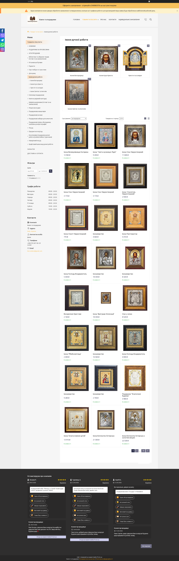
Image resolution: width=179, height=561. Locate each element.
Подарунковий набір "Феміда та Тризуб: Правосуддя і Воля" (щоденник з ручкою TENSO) (47, 489)
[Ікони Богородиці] (76, 58)
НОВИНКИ (32, 46)
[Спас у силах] (135, 298)
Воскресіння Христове (72, 314)
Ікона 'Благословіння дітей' (75, 436)
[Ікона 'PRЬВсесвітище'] (76, 338)
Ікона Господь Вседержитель (75, 274)
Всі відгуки (146, 546)
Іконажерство (98, 234)
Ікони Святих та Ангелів (77, 109)
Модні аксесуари (34, 108)
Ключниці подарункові (36, 95)
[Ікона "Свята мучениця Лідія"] (105, 136)
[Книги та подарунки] (32, 19)
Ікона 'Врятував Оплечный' (103, 314)
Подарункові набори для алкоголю (41, 118)
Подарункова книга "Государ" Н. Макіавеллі (130, 491)
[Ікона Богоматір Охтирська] (105, 419)
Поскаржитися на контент (87, 559)
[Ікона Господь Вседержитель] (76, 258)
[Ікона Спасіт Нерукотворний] (76, 217)
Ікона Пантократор (129, 234)
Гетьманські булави (35, 62)
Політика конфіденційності (104, 559)
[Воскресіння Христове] (76, 298)
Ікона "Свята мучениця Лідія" (104, 152)
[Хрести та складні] (135, 58)
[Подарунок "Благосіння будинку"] (135, 378)
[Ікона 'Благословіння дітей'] (76, 419)
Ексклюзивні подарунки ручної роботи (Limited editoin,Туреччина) (40, 136)
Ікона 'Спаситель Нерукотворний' (128, 193)
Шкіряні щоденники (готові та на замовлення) (40, 103)
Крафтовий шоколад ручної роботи (41, 144)
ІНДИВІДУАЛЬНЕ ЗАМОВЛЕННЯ (129, 19)
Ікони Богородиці (76, 75)
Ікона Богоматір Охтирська (103, 436)
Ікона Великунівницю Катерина (76, 152)
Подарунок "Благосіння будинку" (131, 395)
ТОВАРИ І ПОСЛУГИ (34, 42)
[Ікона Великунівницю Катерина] (76, 136)
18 (143, 451)
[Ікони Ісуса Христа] (105, 58)
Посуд (31, 128)
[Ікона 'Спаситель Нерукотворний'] (135, 176)
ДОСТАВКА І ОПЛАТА (35, 153)
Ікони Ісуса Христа (106, 75)
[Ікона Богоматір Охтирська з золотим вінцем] (135, 419)
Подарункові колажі (35, 115)
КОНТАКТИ (112, 19)
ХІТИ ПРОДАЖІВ (34, 53)
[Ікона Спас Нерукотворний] (135, 136)
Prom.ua (99, 557)
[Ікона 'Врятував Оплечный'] (105, 298)
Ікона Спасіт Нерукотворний (75, 234)
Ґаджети (32, 66)
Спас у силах (127, 314)
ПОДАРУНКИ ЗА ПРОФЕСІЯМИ (39, 49)
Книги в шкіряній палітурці (38, 98)
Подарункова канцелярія (37, 111)
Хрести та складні (135, 75)
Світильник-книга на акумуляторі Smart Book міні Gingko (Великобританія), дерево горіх (88, 489)
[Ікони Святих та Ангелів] (76, 92)
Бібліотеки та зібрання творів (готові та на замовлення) (39, 58)
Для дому (32, 73)
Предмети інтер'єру (36, 131)
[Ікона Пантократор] (135, 217)
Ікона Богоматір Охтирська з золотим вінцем (133, 437)
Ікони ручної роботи (35, 77)
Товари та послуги (36, 32)
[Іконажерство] (105, 217)
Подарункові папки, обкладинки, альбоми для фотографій (40, 123)
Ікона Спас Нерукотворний (132, 152)
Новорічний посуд (35, 140)
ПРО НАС (103, 19)
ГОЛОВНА (76, 19)
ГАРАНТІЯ (31, 149)
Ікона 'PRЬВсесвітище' (72, 354)
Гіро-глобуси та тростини (37, 70)
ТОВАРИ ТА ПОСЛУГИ (89, 19)
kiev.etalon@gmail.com (34, 251)
